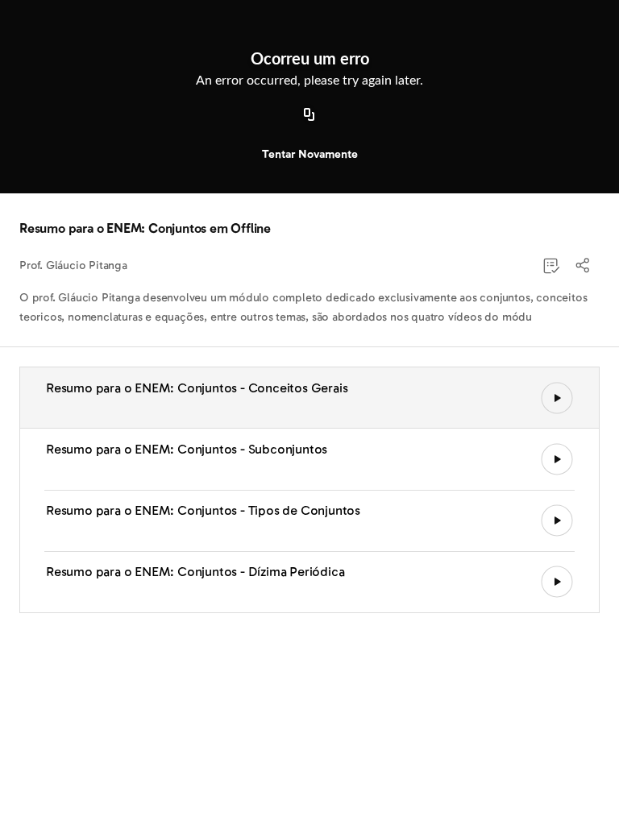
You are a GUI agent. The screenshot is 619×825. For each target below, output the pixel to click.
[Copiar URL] (309, 115)
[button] (583, 266)
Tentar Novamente (310, 154)
